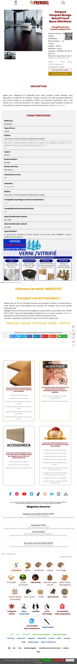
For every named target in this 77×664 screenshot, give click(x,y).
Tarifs (23, 642)
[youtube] (24, 495)
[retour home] (9, 648)
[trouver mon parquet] (63, 2)
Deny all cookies (59, 660)
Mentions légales (30, 648)
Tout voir (67, 638)
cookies (66, 648)
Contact (51, 638)
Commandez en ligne (60, 74)
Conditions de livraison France (49, 648)
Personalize (70, 660)
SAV (14, 648)
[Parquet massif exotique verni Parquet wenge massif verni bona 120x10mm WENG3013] (23, 30)
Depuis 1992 (42, 638)
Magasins (31, 638)
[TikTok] (38, 495)
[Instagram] (45, 495)
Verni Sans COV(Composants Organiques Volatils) (60, 64)
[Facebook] (10, 495)
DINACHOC (67, 313)
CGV (19, 648)
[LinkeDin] (51, 495)
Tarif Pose (10, 638)
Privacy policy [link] (38, 662)
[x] (31, 495)
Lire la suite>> (60, 105)
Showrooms (21, 638)
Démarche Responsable (41, 634)
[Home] (66, 495)
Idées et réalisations (48, 642)
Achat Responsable (60, 634)
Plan (38, 652)
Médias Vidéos (33, 642)
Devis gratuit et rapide (60, 70)
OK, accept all (46, 660)
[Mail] (58, 495)
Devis (59, 638)
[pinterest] (17, 495)
